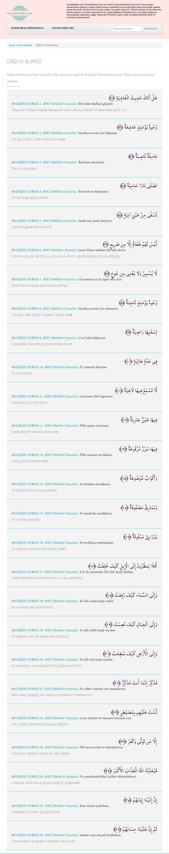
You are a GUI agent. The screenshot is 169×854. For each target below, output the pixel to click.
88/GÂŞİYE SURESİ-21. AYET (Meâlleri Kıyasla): (45, 689)
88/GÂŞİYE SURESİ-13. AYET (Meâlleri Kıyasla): (45, 455)
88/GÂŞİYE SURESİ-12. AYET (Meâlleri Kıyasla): (45, 425)
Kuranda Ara (150, 28)
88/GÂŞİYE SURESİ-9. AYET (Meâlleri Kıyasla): (44, 338)
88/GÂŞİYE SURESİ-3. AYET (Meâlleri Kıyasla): (44, 162)
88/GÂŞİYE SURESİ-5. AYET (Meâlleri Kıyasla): (44, 221)
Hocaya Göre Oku (63, 28)
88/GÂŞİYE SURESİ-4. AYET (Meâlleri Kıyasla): (44, 191)
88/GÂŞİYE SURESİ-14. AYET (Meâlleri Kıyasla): (45, 484)
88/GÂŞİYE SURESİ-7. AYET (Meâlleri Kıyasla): (44, 279)
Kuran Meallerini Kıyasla (27, 28)
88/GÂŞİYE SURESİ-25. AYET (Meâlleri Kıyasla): (45, 806)
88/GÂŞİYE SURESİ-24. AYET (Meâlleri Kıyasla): (45, 776)
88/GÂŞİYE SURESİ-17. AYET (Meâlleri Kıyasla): (45, 572)
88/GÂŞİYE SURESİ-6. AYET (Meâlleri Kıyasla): (44, 250)
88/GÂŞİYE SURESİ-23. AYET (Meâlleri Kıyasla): (45, 747)
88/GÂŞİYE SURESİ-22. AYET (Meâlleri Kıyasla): (45, 718)
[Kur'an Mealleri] (20, 13)
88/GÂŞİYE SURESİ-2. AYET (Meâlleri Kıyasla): (44, 133)
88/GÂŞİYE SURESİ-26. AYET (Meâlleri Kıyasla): (45, 835)
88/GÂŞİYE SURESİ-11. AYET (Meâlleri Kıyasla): (45, 396)
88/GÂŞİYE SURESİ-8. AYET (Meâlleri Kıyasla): (44, 308)
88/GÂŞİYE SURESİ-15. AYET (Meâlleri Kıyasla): (45, 513)
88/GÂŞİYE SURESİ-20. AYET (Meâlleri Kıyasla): (45, 659)
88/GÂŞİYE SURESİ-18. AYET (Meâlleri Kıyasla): (45, 601)
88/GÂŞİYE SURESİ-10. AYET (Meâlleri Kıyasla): (45, 367)
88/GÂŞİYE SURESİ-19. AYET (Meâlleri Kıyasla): (45, 630)
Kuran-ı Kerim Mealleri (20, 45)
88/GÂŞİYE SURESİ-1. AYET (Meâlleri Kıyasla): (44, 103)
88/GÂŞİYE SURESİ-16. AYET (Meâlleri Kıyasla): (45, 542)
